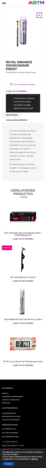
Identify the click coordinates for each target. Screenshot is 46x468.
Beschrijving (12, 115)
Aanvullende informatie (16, 120)
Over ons (6, 403)
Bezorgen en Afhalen (11, 416)
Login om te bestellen (16, 91)
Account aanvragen (11, 420)
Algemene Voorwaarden (12, 397)
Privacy (5, 393)
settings (34, 459)
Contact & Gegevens (11, 400)
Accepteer (8, 464)
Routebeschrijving (10, 437)
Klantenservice (9, 413)
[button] (39, 15)
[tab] (12, 115)
